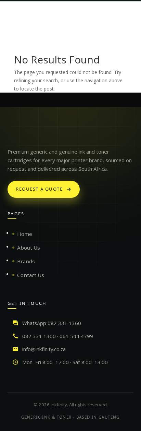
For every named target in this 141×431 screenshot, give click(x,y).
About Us (28, 247)
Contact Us (30, 275)
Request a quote (39, 189)
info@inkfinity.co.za (44, 349)
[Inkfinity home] (14, 134)
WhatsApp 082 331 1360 (51, 323)
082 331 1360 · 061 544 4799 (57, 336)
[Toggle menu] (128, 12)
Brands (26, 261)
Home (24, 233)
